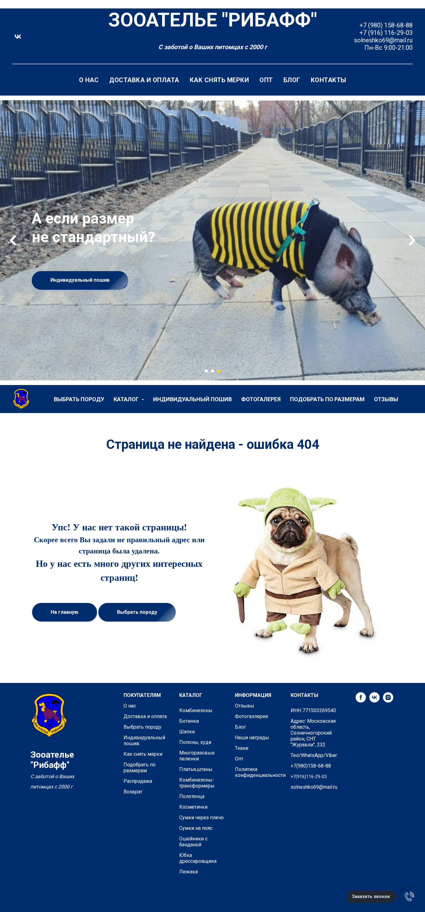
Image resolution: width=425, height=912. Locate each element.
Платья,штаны (196, 769)
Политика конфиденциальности (260, 772)
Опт (266, 80)
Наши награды (252, 737)
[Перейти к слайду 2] (212, 371)
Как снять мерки (219, 80)
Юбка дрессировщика (198, 858)
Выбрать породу (79, 399)
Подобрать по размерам (327, 399)
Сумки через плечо (201, 817)
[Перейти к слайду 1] (206, 371)
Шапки (187, 732)
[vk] (18, 36)
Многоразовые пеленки (197, 756)
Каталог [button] (127, 399)
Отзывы (386, 399)
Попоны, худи (195, 742)
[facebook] (361, 700)
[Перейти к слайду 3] (218, 371)
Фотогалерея (261, 399)
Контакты (328, 80)
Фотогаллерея (251, 716)
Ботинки (189, 721)
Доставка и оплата (144, 80)
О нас (89, 80)
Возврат (133, 792)
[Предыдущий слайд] (12, 240)
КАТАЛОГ (190, 695)
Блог (291, 80)
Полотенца (191, 796)
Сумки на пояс (196, 828)
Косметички (193, 807)
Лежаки (188, 872)
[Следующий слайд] (412, 240)
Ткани (241, 748)
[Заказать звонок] (409, 896)
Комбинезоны (196, 710)
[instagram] (388, 700)
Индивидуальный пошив (192, 399)
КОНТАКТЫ (304, 695)
